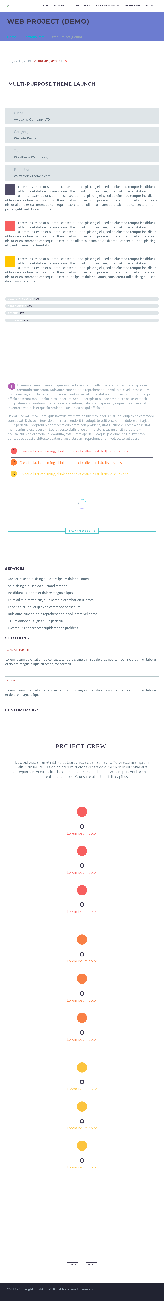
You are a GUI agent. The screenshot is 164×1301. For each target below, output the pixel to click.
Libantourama (132, 6)
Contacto (150, 6)
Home (46, 6)
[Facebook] (69, 1244)
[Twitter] (74, 1244)
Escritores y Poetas (107, 6)
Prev (73, 1264)
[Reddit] (94, 1244)
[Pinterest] (79, 1244)
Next (90, 1264)
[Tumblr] (84, 1244)
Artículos (59, 6)
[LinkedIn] (89, 1244)
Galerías (74, 6)
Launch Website (82, 530)
